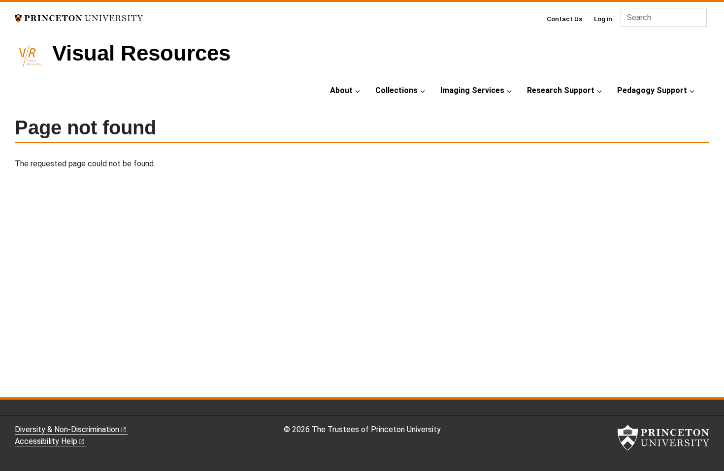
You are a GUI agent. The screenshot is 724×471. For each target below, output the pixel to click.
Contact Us (564, 19)
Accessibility (46, 441)
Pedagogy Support (652, 90)
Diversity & (67, 429)
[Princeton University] (79, 17)
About (341, 90)
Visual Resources (141, 53)
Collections (396, 90)
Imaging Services (472, 90)
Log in (603, 19)
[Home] (33, 60)
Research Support (560, 90)
